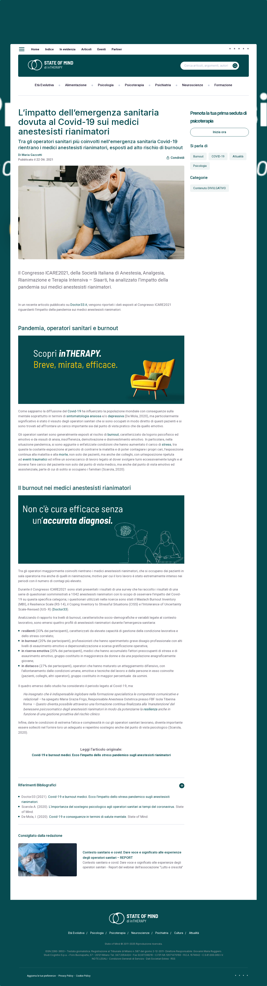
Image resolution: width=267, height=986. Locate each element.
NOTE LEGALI (99, 958)
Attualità (238, 156)
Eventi (101, 49)
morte (63, 454)
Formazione (223, 85)
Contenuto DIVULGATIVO (209, 188)
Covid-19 (74, 411)
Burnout (198, 156)
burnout (113, 434)
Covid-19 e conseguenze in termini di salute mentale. (88, 817)
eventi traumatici (35, 459)
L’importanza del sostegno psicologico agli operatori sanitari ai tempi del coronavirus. (112, 807)
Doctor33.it (78, 305)
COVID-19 (218, 156)
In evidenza (67, 49)
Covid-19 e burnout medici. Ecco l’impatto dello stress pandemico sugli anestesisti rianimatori (101, 755)
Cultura (178, 933)
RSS (173, 958)
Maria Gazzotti (32, 155)
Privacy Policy (65, 975)
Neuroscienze (192, 85)
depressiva (116, 416)
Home (35, 49)
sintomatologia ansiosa (83, 416)
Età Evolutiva (44, 85)
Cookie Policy (83, 975)
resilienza (150, 709)
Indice (49, 49)
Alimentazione (76, 85)
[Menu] (21, 49)
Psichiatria (163, 85)
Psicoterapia (134, 85)
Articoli (86, 49)
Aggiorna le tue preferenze (41, 975)
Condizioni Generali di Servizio (126, 958)
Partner (117, 49)
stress (166, 444)
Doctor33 (60, 609)
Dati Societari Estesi (157, 958)
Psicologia (106, 85)
